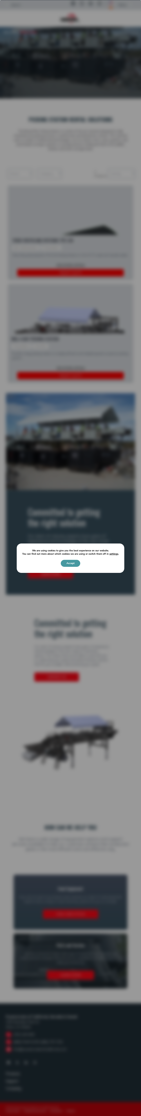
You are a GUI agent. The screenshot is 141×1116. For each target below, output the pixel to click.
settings (113, 554)
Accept (70, 563)
